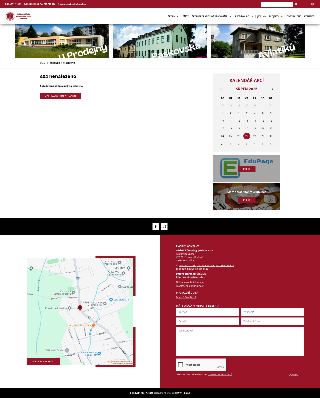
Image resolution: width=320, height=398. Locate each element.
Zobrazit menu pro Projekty (282, 16)
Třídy (186, 16)
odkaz (202, 277)
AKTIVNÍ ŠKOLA (182, 393)
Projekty (274, 16)
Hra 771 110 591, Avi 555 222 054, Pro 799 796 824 (31, 4)
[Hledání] (277, 4)
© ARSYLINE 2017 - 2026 (141, 393)
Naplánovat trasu (43, 361)
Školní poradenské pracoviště (209, 16)
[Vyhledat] (296, 4)
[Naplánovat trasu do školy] (80, 311)
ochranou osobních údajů (220, 374)
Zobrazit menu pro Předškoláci (252, 16)
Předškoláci (242, 16)
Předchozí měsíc (220, 88)
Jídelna (261, 16)
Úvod (43, 63)
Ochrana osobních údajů (190, 282)
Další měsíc (272, 88)
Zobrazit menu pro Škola (177, 16)
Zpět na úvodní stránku (60, 96)
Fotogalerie (294, 16)
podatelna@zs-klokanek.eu (73, 4)
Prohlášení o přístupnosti (190, 285)
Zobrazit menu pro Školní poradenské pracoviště (230, 16)
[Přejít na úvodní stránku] (25, 16)
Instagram (312, 4)
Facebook (306, 4)
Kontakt (309, 16)
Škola (171, 16)
